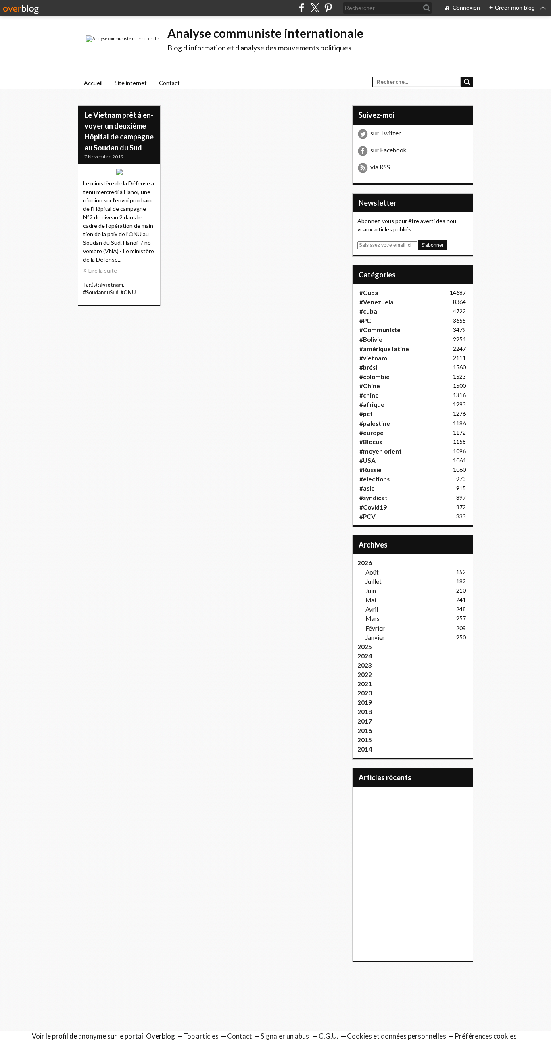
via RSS (380, 167)
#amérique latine (384, 348)
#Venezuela (376, 302)
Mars (372, 618)
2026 (364, 562)
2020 (364, 693)
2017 (364, 721)
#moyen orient (380, 451)
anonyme (92, 1036)
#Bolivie (370, 339)
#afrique (371, 404)
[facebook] (301, 7)
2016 (364, 730)
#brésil (369, 367)
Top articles (201, 1036)
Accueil (93, 82)
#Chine (369, 385)
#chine (369, 395)
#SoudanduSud (101, 292)
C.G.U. (328, 1036)
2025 (364, 646)
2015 (364, 739)
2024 (364, 656)
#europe (371, 432)
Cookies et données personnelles (396, 1036)
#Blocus (370, 442)
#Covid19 (373, 507)
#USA (367, 460)
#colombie (374, 376)
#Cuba (368, 292)
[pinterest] (328, 7)
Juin (370, 590)
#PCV (367, 516)
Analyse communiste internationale (265, 33)
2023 (364, 665)
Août (372, 572)
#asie (367, 488)
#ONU (128, 292)
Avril (371, 609)
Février (375, 628)
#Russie (370, 469)
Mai (370, 600)
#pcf (366, 413)
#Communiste (380, 329)
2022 (364, 674)
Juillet (373, 581)
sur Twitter (385, 133)
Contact (169, 82)
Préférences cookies (486, 1036)
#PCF (367, 320)
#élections (374, 479)
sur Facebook (388, 150)
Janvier (375, 637)
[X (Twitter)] (315, 7)
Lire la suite (102, 270)
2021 (364, 683)
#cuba (368, 311)
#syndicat (373, 497)
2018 (364, 711)
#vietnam (111, 285)
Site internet (131, 82)
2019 (364, 702)
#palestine (374, 423)
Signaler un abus (285, 1036)
